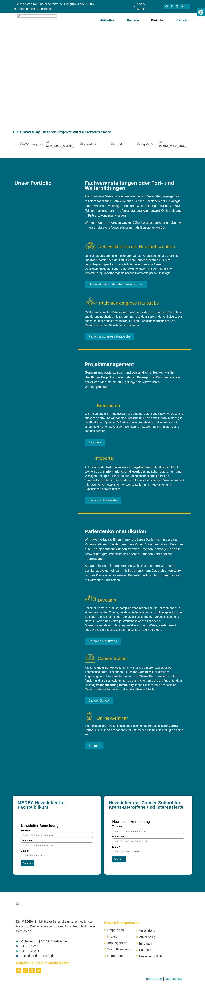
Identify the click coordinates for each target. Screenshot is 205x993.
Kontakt (181, 20)
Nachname (27, 840)
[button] (15, 144)
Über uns (132, 20)
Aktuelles (107, 20)
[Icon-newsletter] (187, 6)
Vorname (25, 830)
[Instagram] (172, 6)
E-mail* (25, 851)
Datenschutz (174, 979)
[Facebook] (166, 6)
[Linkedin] (177, 6)
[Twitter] (182, 6)
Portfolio (157, 20)
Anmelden (28, 863)
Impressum (154, 979)
